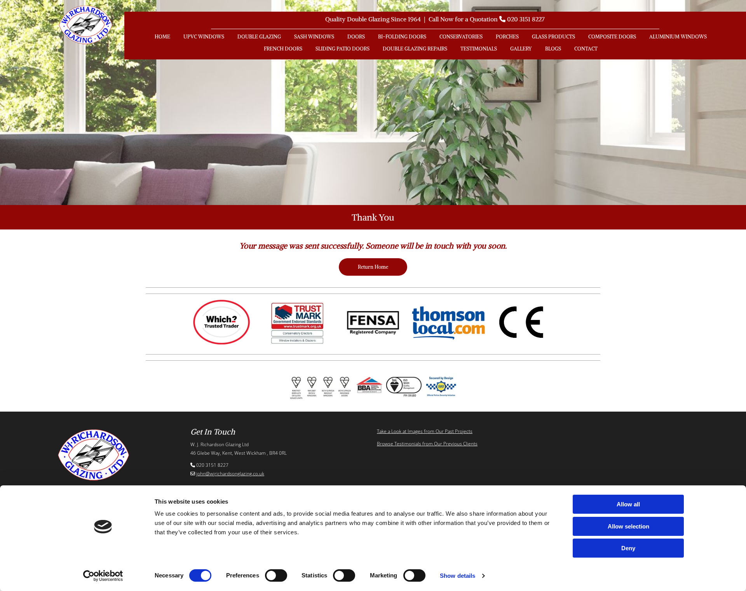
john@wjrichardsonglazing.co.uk (230, 473)
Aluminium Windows (678, 36)
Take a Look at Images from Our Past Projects (424, 431)
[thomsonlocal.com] (448, 323)
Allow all (628, 504)
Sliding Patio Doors (342, 48)
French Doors (283, 48)
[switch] (276, 575)
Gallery (521, 48)
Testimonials (478, 48)
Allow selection (628, 526)
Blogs (553, 48)
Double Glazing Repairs (415, 48)
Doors (356, 36)
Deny (628, 548)
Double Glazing (259, 36)
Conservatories (461, 36)
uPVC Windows (203, 36)
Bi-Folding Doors (402, 36)
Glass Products (553, 36)
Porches (507, 36)
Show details (457, 575)
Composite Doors (612, 36)
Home (162, 36)
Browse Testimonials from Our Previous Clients (427, 443)
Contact (586, 48)
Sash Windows (314, 36)
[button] (373, 267)
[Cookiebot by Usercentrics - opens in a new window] (103, 576)
